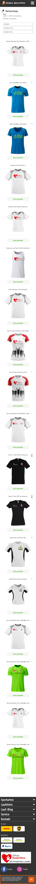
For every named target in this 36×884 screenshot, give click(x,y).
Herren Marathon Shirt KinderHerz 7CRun (18, 413)
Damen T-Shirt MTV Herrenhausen (18, 496)
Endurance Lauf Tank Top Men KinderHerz (18, 248)
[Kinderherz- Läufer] (16, 852)
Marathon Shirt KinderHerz (18, 165)
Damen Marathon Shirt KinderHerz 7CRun (18, 41)
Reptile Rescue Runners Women (18, 579)
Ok (31, 879)
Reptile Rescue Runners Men (18, 537)
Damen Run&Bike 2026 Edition (18, 124)
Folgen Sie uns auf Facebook (11, 870)
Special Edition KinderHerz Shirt (18, 372)
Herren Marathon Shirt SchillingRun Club (18, 620)
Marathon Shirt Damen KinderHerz (18, 206)
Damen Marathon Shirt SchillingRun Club (18, 703)
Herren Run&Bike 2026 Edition (18, 82)
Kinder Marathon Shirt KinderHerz (18, 289)
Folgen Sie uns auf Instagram (26, 870)
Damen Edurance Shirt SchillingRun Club (18, 744)
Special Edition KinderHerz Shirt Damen (18, 331)
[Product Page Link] (18, 72)
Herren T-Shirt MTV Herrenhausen (18, 455)
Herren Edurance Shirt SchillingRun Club (18, 661)
